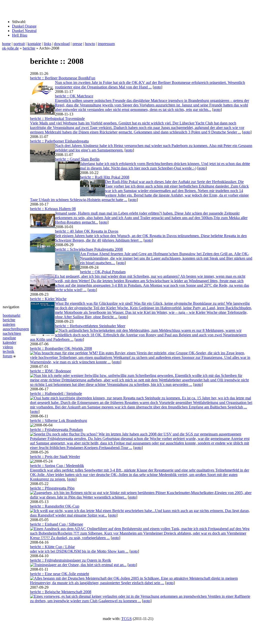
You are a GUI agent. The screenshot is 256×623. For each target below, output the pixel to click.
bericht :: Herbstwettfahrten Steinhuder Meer (90, 326)
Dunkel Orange (24, 26)
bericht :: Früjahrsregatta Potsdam (56, 429)
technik (8, 351)
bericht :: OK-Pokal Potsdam (103, 272)
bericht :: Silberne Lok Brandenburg (58, 420)
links (47, 44)
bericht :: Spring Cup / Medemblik (57, 465)
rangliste (9, 338)
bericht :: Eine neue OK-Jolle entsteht (59, 574)
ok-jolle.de (10, 48)
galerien (9, 324)
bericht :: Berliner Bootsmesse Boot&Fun (62, 78)
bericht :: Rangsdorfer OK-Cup (54, 506)
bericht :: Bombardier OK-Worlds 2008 (61, 348)
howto (90, 44)
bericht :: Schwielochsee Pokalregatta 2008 (89, 249)
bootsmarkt (11, 315)
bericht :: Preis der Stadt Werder (55, 456)
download (62, 44)
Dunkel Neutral (24, 31)
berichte (29, 48)
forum (7, 356)
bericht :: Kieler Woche (48, 299)
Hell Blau (19, 35)
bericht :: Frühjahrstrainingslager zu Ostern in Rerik (70, 560)
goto (157, 87)
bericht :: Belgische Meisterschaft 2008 (60, 592)
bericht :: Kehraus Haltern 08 (53, 209)
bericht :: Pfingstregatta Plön (52, 488)
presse (77, 44)
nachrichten (12, 333)
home (6, 44)
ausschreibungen (16, 329)
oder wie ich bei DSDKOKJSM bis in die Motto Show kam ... (79, 551)
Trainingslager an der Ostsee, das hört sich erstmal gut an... (80, 565)
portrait (19, 44)
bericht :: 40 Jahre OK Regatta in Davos (86, 231)
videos (8, 347)
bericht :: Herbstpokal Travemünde (57, 118)
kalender (9, 342)
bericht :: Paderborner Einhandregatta (59, 141)
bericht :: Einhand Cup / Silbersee (56, 524)
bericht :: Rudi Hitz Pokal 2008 (104, 177)
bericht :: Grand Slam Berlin (77, 159)
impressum (106, 44)
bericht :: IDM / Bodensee (50, 371)
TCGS (126, 618)
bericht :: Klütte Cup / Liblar (52, 547)
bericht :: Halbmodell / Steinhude (56, 393)
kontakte (34, 44)
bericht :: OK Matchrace (74, 96)
